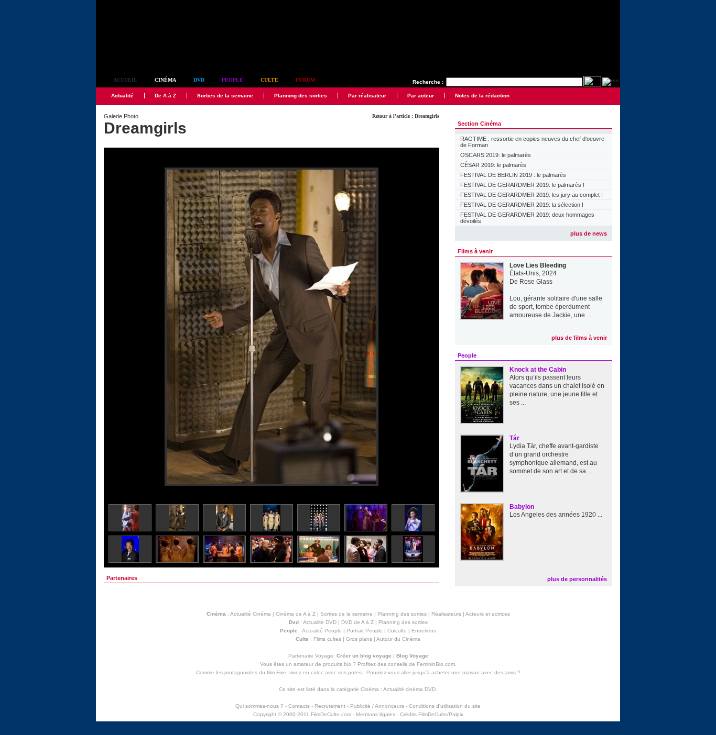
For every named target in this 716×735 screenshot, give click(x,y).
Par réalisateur (367, 95)
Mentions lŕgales (375, 714)
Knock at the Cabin (537, 369)
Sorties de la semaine (225, 95)
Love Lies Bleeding (537, 265)
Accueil (125, 80)
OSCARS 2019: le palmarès (495, 155)
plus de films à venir (579, 338)
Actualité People (322, 630)
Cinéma (165, 80)
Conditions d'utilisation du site (445, 706)
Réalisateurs (446, 614)
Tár (514, 438)
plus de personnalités (577, 579)
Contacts (299, 706)
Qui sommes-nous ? (259, 706)
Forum (305, 80)
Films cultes (327, 639)
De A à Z (165, 95)
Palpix (456, 714)
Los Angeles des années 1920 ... (555, 514)
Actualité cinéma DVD (409, 689)
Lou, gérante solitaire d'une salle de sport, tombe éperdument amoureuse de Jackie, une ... (555, 307)
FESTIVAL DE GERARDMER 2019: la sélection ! (521, 205)
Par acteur (420, 95)
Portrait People (364, 630)
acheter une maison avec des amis (473, 672)
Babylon (521, 506)
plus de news (588, 233)
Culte (269, 80)
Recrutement (329, 706)
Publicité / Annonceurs (377, 706)
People (232, 80)
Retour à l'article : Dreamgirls (405, 116)
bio (347, 664)
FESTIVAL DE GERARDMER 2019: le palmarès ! (522, 185)
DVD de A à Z (357, 622)
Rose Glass (535, 281)
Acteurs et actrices (487, 614)
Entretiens (423, 630)
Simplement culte (154, 51)
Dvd (198, 80)
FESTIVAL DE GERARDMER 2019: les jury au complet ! (531, 195)
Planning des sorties (300, 95)
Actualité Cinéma (250, 614)
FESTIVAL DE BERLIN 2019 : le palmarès (513, 175)
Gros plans (359, 639)
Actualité (122, 95)
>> (424, 327)
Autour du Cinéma (398, 639)
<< (118, 327)
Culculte (397, 630)
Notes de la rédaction (482, 95)
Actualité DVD (320, 622)
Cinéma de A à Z (296, 614)
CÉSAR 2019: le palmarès (493, 165)
